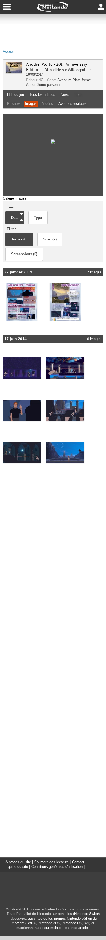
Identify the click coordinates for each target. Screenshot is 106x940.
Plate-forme (82, 80)
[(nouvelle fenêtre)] (22, 302)
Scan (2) (50, 239)
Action (31, 85)
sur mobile (52, 928)
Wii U (32, 923)
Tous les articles (42, 95)
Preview (13, 104)
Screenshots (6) (24, 254)
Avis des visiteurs (72, 104)
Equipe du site (16, 867)
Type (38, 218)
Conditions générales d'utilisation (57, 867)
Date (14, 218)
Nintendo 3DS (49, 923)
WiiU (71, 70)
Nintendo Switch (87, 914)
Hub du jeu (15, 95)
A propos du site (18, 862)
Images (31, 104)
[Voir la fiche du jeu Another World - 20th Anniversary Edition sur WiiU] (14, 72)
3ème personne (49, 85)
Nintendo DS (72, 923)
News (65, 95)
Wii (86, 923)
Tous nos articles (76, 928)
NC (40, 80)
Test (78, 95)
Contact (78, 862)
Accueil (8, 51)
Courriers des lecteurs (51, 862)
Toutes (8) (19, 239)
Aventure (64, 80)
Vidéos (47, 104)
